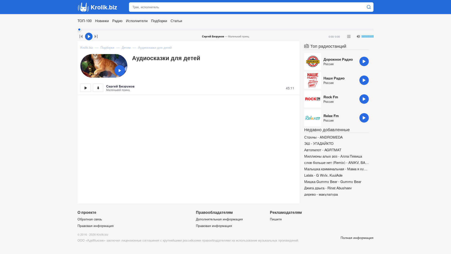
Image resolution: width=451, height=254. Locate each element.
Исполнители (137, 20)
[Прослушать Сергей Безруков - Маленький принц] (85, 88)
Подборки (159, 20)
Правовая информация (96, 225)
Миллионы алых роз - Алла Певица (333, 156)
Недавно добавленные (327, 129)
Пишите (276, 219)
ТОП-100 (85, 20)
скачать (98, 88)
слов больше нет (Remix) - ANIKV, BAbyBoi (336, 162)
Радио (117, 20)
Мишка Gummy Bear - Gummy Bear (332, 181)
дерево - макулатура (321, 194)
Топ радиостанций (328, 46)
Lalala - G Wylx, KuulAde (323, 175)
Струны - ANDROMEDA (323, 137)
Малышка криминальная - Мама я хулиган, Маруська (336, 169)
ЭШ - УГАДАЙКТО (319, 143)
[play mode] (348, 36)
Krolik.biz (104, 7)
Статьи (176, 20)
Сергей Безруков (120, 86)
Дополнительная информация (219, 219)
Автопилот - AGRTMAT (322, 149)
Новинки (102, 20)
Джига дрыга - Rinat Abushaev (328, 188)
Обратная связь (90, 219)
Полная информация (357, 237)
